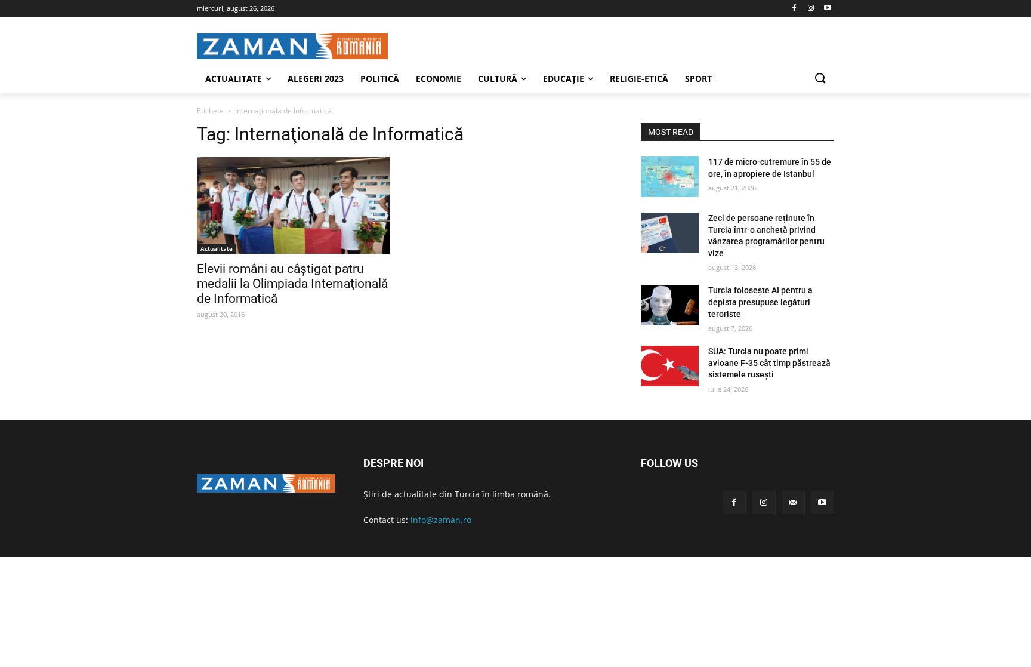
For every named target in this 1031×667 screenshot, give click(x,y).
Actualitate (216, 248)
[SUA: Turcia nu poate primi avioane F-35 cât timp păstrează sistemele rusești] (670, 366)
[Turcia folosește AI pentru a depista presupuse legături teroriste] (670, 305)
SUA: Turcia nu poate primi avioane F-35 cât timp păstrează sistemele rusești (769, 362)
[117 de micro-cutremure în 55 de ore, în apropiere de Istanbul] (670, 176)
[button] (819, 78)
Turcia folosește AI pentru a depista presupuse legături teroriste (760, 301)
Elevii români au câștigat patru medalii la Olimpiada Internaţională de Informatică (292, 284)
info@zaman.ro (440, 519)
